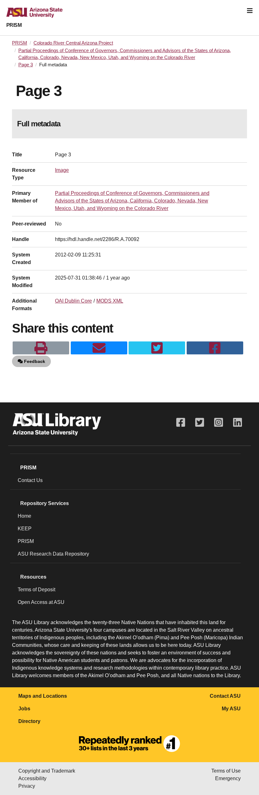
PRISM (13, 25)
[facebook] (215, 348)
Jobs (24, 708)
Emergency (228, 778)
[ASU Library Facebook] (180, 422)
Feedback (34, 361)
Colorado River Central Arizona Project (73, 42)
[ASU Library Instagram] (218, 422)
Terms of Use (226, 771)
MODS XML (109, 301)
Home (24, 516)
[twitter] (157, 348)
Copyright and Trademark (46, 771)
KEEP (25, 528)
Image (62, 170)
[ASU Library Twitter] (199, 422)
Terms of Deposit (36, 589)
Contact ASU (225, 696)
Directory (29, 721)
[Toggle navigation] (250, 11)
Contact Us (30, 480)
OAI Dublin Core (73, 301)
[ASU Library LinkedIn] (237, 422)
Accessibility (32, 778)
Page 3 (25, 64)
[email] (99, 348)
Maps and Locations (42, 696)
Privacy (26, 786)
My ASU (231, 708)
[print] (41, 348)
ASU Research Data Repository (53, 554)
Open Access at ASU (41, 602)
